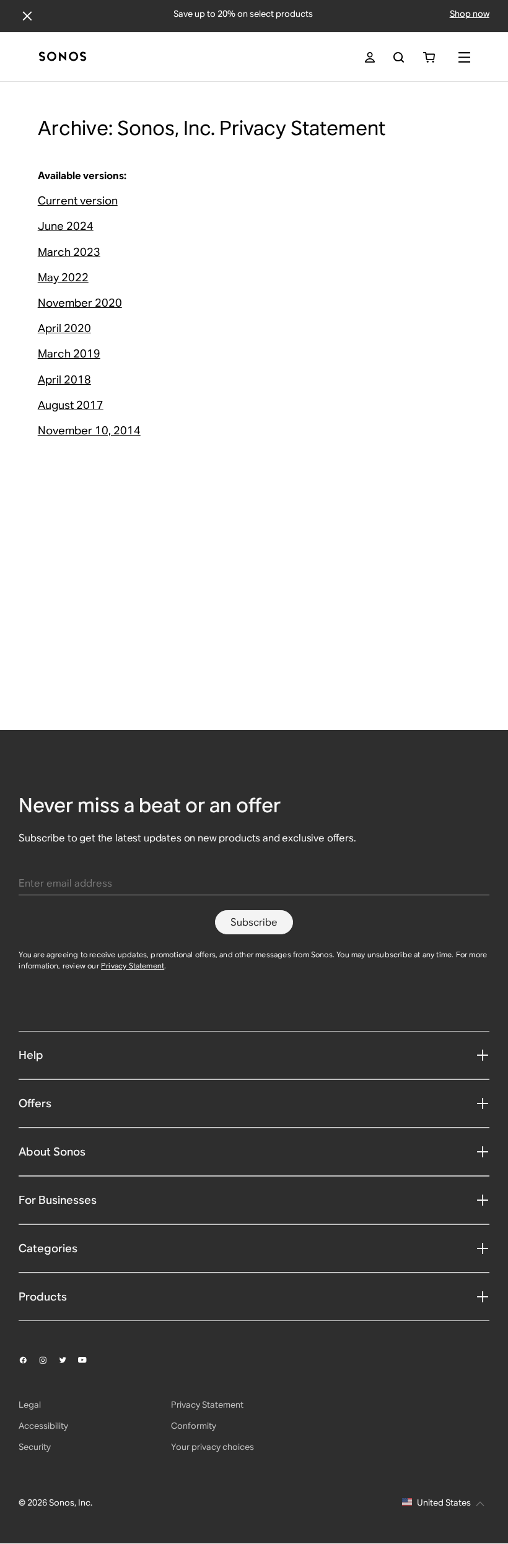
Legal (30, 1404)
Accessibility (43, 1425)
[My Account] (370, 57)
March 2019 (69, 353)
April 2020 (64, 328)
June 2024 (66, 226)
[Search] (398, 57)
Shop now (469, 13)
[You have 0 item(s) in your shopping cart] (429, 57)
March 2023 (69, 252)
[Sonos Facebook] (28, 1360)
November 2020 (80, 303)
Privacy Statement (132, 965)
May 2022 (63, 277)
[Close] (27, 16)
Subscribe (254, 922)
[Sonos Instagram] (48, 1360)
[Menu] (464, 57)
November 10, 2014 (89, 430)
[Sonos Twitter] (68, 1360)
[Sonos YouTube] (88, 1360)
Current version (78, 200)
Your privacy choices (212, 1446)
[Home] (62, 57)
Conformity (193, 1425)
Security (35, 1446)
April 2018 (64, 379)
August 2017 (70, 405)
